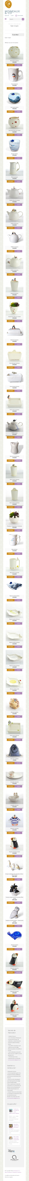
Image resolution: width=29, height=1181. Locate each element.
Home (15, 23)
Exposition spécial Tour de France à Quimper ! (14, 1126)
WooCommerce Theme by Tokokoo (13, 1172)
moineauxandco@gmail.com (14, 1059)
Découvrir (10, 88)
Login (12, 15)
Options (18, 949)
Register (7, 15)
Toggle (5, 19)
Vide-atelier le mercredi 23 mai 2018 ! (16, 1138)
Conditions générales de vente (12, 1175)
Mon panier (20, 15)
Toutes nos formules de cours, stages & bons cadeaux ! (14, 1111)
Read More (18, 460)
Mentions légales (9, 1177)
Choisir (18, 88)
